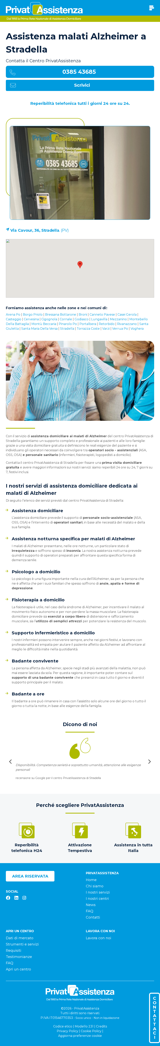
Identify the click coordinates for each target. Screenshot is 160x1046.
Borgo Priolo (33, 314)
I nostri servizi (98, 892)
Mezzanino (118, 319)
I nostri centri (97, 898)
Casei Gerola (127, 314)
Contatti (93, 917)
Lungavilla (99, 319)
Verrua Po (120, 328)
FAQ (89, 911)
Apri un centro (18, 969)
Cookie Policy (91, 1031)
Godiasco (82, 319)
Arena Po (13, 314)
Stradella (67, 328)
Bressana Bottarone (60, 314)
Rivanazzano (127, 324)
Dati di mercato (19, 938)
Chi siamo (94, 886)
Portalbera (87, 324)
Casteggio (13, 319)
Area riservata (30, 876)
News (91, 905)
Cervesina (31, 319)
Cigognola (49, 319)
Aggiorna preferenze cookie (80, 1036)
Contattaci (154, 1018)
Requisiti (13, 950)
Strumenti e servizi (22, 944)
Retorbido (107, 324)
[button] (80, 265)
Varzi (106, 328)
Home (91, 880)
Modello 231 (84, 1026)
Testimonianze (19, 957)
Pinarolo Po (68, 324)
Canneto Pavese (102, 314)
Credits (101, 1026)
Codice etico (62, 1026)
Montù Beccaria (43, 324)
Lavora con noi (98, 938)
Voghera (137, 328)
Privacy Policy (67, 1031)
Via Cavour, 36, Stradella (34, 230)
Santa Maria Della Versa (39, 328)
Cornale (66, 319)
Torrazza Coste (88, 328)
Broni (83, 314)
